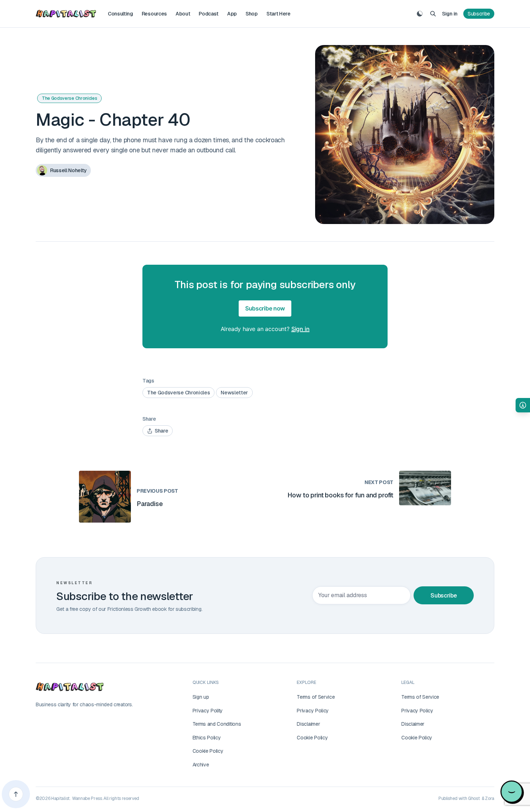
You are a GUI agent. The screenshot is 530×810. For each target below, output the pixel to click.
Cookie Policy (208, 751)
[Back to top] (16, 794)
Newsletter (234, 392)
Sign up (201, 697)
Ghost (474, 798)
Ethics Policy (207, 737)
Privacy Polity (208, 710)
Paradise (150, 504)
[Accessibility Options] (523, 405)
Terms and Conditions (217, 724)
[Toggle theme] (419, 13)
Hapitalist (60, 798)
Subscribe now (265, 308)
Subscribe (479, 13)
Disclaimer (308, 724)
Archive (201, 764)
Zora (489, 798)
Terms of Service (316, 697)
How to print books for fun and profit (340, 495)
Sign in (450, 13)
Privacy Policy (313, 710)
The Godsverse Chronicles (69, 98)
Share (161, 431)
